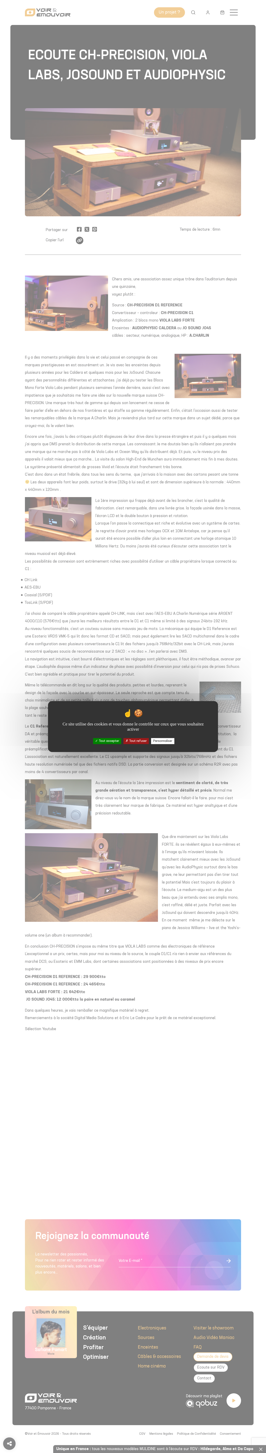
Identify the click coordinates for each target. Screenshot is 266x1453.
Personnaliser (162, 741)
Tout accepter (108, 741)
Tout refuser (137, 741)
